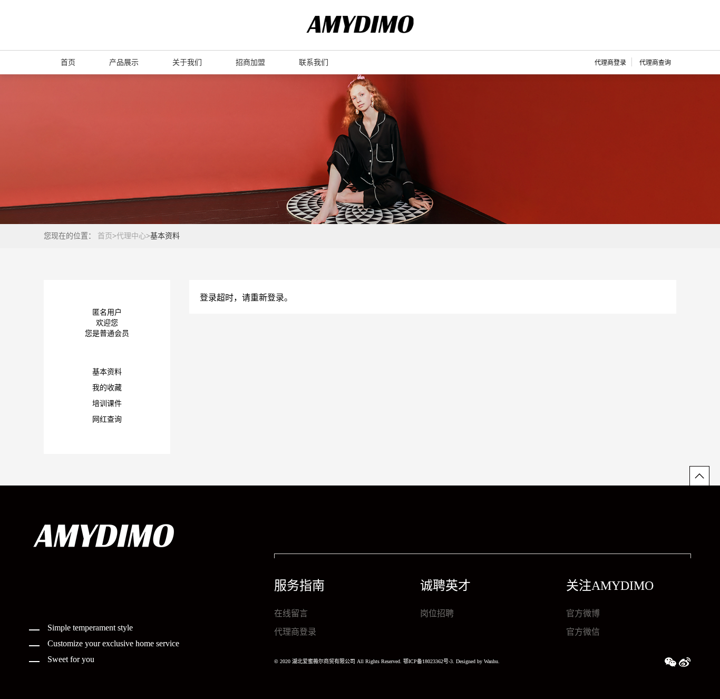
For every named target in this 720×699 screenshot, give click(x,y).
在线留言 (291, 613)
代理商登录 (610, 62)
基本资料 (107, 372)
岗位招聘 (437, 613)
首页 (105, 236)
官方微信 (583, 631)
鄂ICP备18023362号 (426, 661)
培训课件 (107, 403)
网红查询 (107, 419)
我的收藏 (107, 388)
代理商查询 (655, 62)
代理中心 (131, 236)
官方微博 (583, 613)
